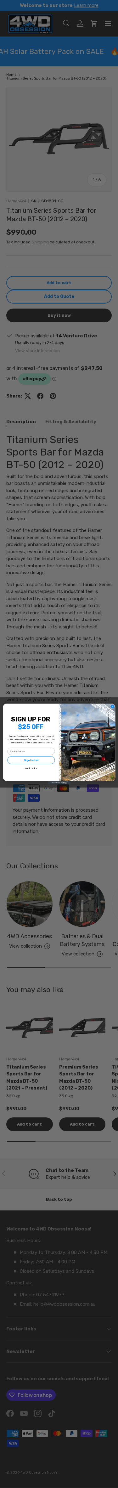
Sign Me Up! (31, 760)
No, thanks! (31, 768)
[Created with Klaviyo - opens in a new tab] (59, 782)
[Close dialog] (112, 706)
